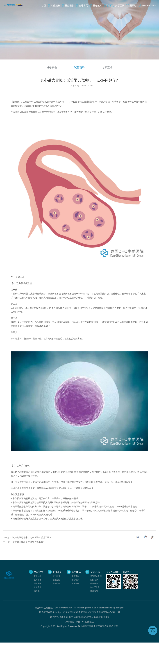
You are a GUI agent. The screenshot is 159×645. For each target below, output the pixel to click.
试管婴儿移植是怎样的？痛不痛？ (28, 542)
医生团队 (69, 5)
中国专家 (75, 580)
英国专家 (75, 583)
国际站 (132, 5)
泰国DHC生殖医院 (85, 621)
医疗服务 (37, 580)
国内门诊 (94, 580)
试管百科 (79, 67)
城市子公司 (95, 587)
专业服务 (55, 5)
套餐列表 (56, 583)
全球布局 (83, 5)
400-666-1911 (149, 5)
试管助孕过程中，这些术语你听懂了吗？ (32, 537)
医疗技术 (97, 5)
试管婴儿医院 (96, 576)
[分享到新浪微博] (137, 537)
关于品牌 (120, 5)
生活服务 (56, 580)
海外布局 (94, 591)
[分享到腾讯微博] (145, 537)
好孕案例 (52, 67)
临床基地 (94, 583)
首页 (43, 5)
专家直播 (107, 67)
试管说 (110, 5)
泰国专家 (75, 576)
